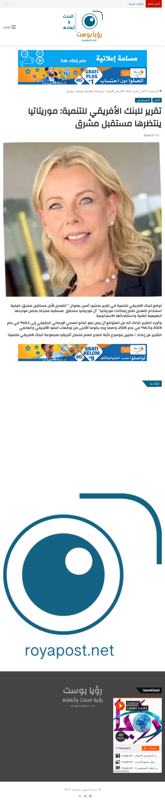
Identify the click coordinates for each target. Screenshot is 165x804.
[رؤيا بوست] (82, 27)
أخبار (143, 91)
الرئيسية (153, 91)
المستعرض (143, 100)
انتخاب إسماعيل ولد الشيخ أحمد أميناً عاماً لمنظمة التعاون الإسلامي (104, 3)
